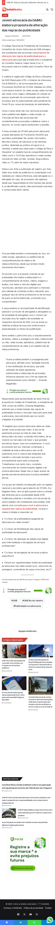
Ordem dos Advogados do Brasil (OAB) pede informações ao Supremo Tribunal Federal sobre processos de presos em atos (40, 664)
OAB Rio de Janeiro (33, 600)
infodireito (45, 904)
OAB (5, 15)
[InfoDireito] (12, 9)
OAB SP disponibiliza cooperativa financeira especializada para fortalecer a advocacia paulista (35, 812)
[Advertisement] (27, 223)
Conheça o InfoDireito (12, 908)
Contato (48, 908)
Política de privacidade (33, 908)
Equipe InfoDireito (12, 36)
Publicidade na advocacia (28, 606)
